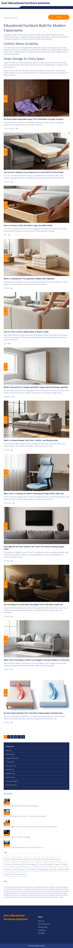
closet (15, 869)
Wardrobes (7, 397)
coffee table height (62, 869)
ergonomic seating (60, 864)
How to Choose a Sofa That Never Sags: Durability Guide (28, 225)
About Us (41, 921)
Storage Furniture (9, 129)
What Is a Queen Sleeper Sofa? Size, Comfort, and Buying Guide (31, 440)
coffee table (31, 869)
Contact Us (42, 930)
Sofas (5, 235)
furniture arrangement (19, 874)
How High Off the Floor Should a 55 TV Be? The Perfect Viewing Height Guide (34, 547)
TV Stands (7, 561)
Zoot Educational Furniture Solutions (25, 3)
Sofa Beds (7, 182)
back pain (49, 864)
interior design (19, 859)
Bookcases (10, 777)
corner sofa (8, 864)
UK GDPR (41, 933)
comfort (7, 874)
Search (58, 17)
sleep (52, 869)
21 (23, 737)
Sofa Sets (6, 669)
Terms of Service (44, 924)
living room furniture (32, 859)
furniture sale (18, 864)
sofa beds (8, 869)
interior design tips (30, 864)
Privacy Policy (42, 927)
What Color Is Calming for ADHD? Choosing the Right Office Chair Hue (34, 493)
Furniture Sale (11, 785)
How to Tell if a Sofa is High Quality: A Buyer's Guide (26, 332)
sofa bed (43, 859)
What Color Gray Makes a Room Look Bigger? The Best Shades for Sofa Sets (36, 660)
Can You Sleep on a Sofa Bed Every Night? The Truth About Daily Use (33, 604)
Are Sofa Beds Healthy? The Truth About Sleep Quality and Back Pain (33, 713)
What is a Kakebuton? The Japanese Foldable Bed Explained (29, 278)
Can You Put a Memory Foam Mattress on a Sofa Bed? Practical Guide (33, 172)
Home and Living (11, 781)
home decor (8, 859)
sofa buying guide (43, 869)
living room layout (54, 859)
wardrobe (22, 869)
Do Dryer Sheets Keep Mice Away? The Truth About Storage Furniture (33, 119)
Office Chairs (8, 503)
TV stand (41, 864)
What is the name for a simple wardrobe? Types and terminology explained (36, 387)
